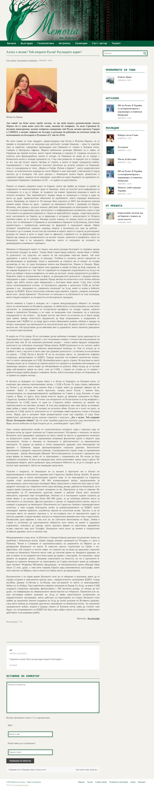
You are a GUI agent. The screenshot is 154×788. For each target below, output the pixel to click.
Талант (116, 43)
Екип (133, 781)
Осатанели (123, 147)
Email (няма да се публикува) (22, 743)
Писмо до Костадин (127, 159)
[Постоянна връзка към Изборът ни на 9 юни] (110, 137)
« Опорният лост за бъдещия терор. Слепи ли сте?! (27, 769)
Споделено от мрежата (27, 60)
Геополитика (45, 43)
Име (10, 725)
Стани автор (101, 781)
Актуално (112, 98)
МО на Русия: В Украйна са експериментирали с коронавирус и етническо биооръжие (130, 110)
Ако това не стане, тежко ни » (87, 769)
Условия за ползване (118, 781)
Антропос (65, 43)
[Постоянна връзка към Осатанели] (110, 149)
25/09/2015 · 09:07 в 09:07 (18, 653)
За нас (90, 781)
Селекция (81, 43)
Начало (11, 43)
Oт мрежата (114, 205)
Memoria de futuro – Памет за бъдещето (78, 20)
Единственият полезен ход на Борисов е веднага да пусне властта (130, 216)
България (27, 43)
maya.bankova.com (21, 785)
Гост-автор (99, 43)
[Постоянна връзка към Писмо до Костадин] (110, 161)
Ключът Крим (124, 77)
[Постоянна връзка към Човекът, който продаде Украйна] (110, 190)
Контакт (141, 781)
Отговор (13, 665)
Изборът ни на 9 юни (128, 135)
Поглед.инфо (94, 618)
